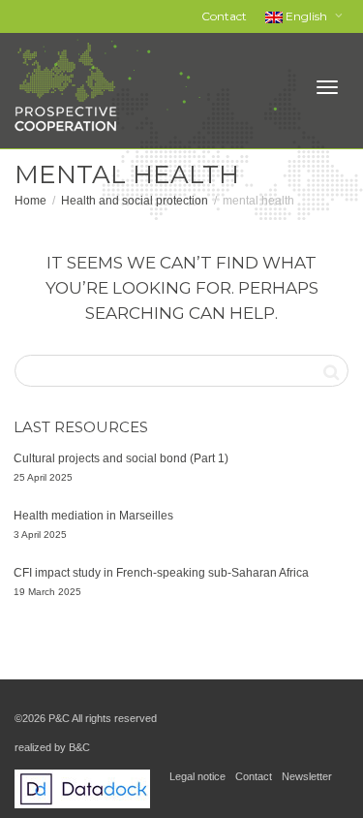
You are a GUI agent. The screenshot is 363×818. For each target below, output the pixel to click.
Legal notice (197, 776)
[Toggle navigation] (327, 87)
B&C (79, 747)
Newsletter (307, 776)
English (306, 16)
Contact (224, 16)
